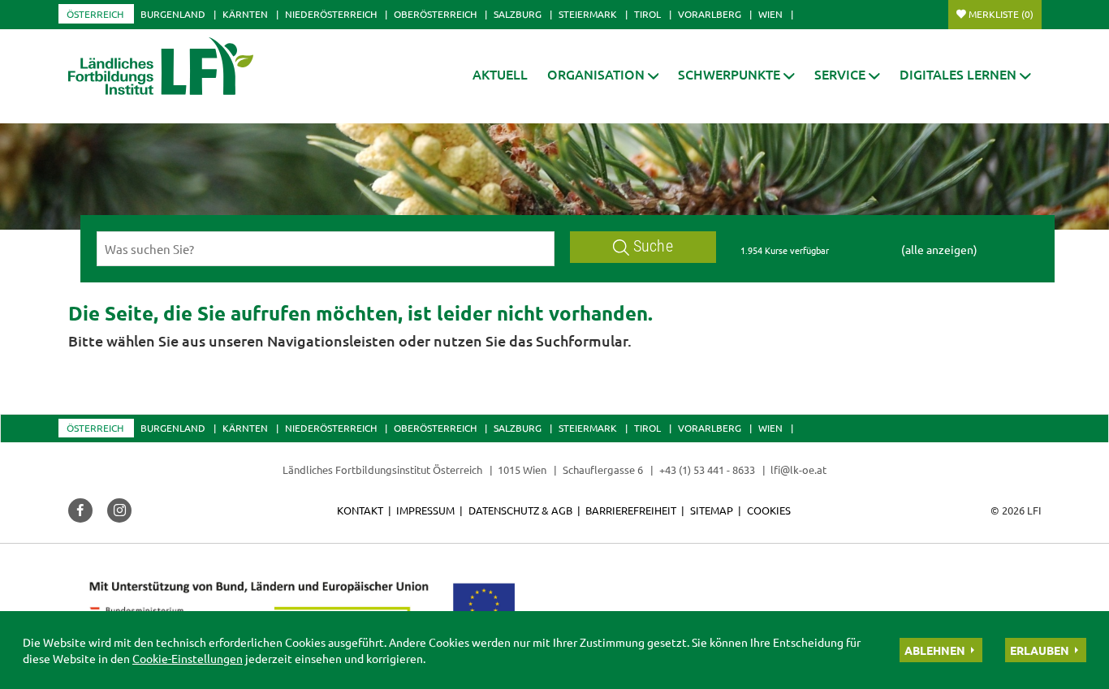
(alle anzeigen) (939, 249)
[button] (603, 74)
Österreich (95, 13)
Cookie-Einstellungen (187, 658)
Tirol (647, 13)
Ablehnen (934, 650)
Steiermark (588, 13)
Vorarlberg (709, 13)
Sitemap (711, 510)
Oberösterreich (435, 13)
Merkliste (1001, 13)
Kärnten (245, 13)
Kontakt (360, 510)
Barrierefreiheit (630, 510)
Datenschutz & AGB (520, 510)
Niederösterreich (331, 13)
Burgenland (172, 13)
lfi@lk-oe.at (798, 469)
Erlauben (1039, 650)
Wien (770, 13)
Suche (653, 246)
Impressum (425, 510)
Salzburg (518, 13)
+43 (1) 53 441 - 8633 (707, 469)
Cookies (769, 510)
